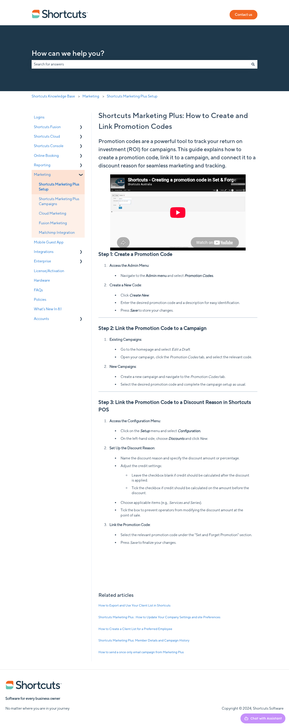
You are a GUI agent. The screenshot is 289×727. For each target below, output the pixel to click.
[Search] (253, 64)
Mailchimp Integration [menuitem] (57, 232)
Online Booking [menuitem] (46, 155)
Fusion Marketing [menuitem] (53, 223)
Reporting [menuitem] (42, 165)
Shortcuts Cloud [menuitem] (47, 136)
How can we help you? (68, 53)
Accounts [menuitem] (41, 319)
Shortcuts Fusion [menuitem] (47, 127)
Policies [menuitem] (40, 299)
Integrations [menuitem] (44, 252)
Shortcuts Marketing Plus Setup (132, 96)
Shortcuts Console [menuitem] (48, 146)
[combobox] (140, 64)
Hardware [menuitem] (42, 280)
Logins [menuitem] (39, 117)
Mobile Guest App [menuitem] (49, 242)
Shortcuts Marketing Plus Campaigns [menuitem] (59, 201)
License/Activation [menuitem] (49, 271)
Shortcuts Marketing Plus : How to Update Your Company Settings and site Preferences (159, 617)
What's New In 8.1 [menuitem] (48, 309)
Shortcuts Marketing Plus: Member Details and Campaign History (143, 640)
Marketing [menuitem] (42, 174)
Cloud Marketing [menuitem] (52, 213)
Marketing (90, 96)
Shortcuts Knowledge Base (53, 96)
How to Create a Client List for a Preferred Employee (135, 629)
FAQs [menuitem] (38, 290)
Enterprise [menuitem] (42, 261)
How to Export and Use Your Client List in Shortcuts (134, 605)
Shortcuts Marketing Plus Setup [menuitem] (59, 186)
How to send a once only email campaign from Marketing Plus (141, 652)
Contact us (243, 14)
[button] (81, 127)
